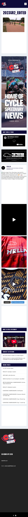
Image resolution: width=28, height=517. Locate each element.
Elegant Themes (12, 513)
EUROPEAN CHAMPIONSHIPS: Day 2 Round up (14, 399)
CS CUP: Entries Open (8, 368)
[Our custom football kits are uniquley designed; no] (14, 219)
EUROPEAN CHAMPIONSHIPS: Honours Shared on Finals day (14, 395)
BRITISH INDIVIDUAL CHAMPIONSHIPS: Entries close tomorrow (14, 383)
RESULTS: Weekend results (9, 387)
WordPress (21, 513)
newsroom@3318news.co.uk (18, 358)
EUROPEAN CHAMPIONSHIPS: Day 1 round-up (14, 402)
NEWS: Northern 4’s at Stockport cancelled (13, 379)
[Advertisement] (14, 40)
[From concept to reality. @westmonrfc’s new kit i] (14, 284)
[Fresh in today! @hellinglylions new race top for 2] (14, 252)
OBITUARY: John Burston (9, 375)
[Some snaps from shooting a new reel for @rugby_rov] (14, 187)
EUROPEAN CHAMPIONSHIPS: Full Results (13, 390)
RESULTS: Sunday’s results (9, 371)
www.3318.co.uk (4, 460)
